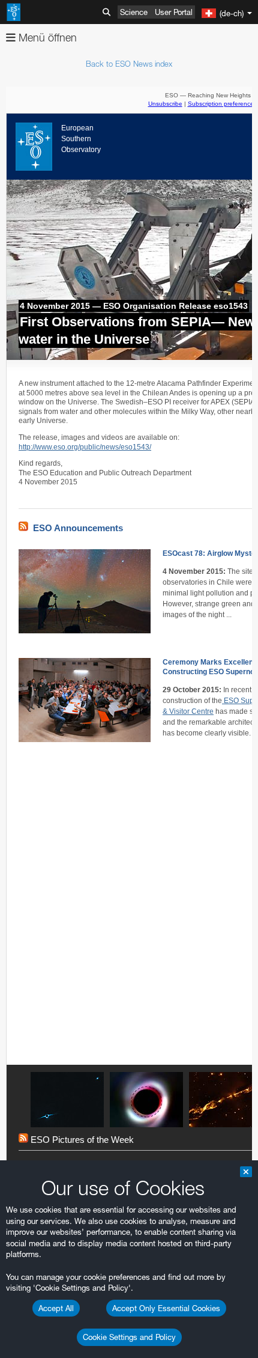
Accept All (56, 1308)
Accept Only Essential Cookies (166, 1308)
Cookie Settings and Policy (129, 1337)
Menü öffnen (46, 37)
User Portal (174, 12)
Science (134, 12)
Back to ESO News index (129, 64)
